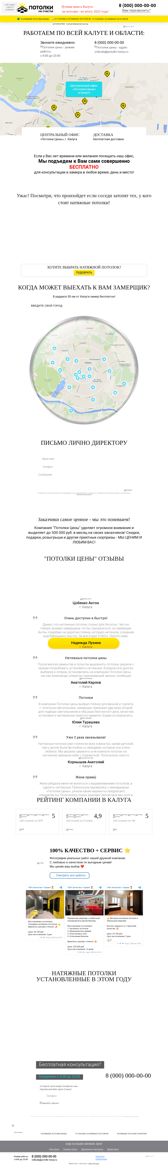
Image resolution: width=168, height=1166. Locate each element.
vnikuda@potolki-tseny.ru (111, 51)
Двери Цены (113, 1149)
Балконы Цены (70, 1149)
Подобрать (84, 272)
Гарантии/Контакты (77, 24)
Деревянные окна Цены (92, 1149)
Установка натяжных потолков (110, 19)
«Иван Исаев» (93, 1164)
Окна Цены (54, 1149)
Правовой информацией (84, 494)
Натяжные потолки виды (35, 19)
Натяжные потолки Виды (54, 1134)
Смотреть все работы (70, 875)
